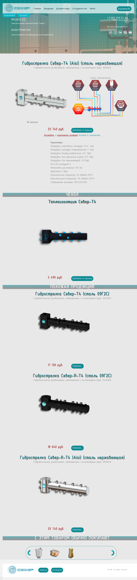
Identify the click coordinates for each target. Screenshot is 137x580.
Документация (62, 8)
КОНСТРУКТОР (21, 30)
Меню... (93, 8)
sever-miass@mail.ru (119, 26)
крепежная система (67, 135)
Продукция (48, 8)
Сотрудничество (79, 8)
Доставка (49, 135)
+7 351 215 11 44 (117, 18)
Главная (37, 8)
